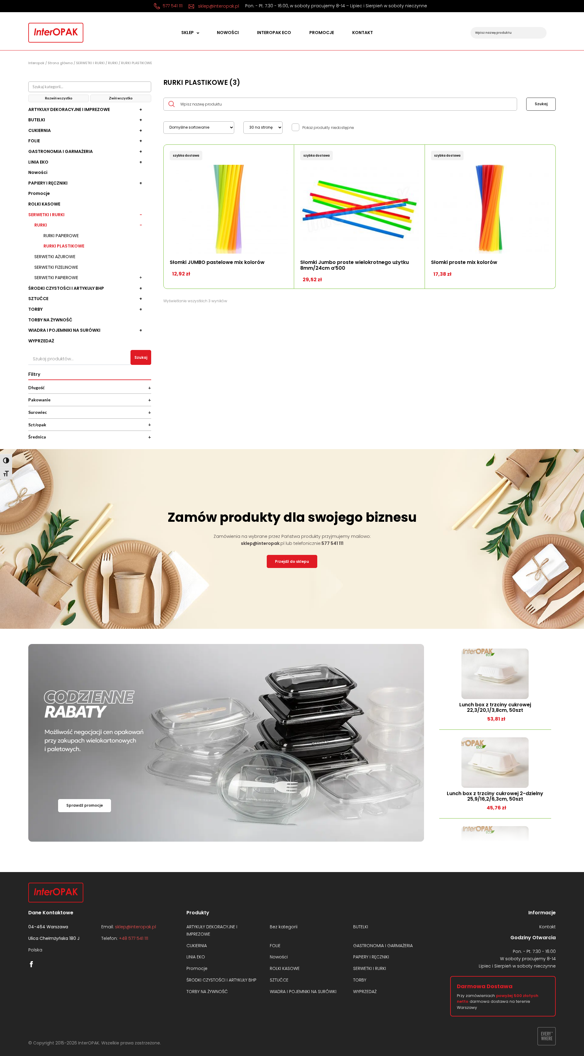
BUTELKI (36, 120)
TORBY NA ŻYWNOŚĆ (50, 320)
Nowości (228, 33)
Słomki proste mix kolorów (464, 262)
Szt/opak (89, 424)
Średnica (89, 437)
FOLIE (34, 141)
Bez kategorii (283, 927)
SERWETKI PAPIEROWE (56, 278)
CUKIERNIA (39, 130)
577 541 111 (172, 6)
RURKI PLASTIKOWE (63, 246)
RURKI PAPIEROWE (61, 236)
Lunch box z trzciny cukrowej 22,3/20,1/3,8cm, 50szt (495, 707)
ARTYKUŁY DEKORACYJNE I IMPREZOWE (69, 110)
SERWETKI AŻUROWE (54, 257)
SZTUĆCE (38, 299)
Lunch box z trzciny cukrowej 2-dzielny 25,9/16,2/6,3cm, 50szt (495, 796)
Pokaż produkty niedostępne (328, 127)
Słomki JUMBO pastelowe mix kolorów (217, 262)
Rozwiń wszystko (58, 98)
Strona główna (60, 63)
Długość (89, 387)
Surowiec (89, 412)
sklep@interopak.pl (218, 6)
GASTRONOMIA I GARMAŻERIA (60, 151)
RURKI (113, 63)
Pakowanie (89, 400)
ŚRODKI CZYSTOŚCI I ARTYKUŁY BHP (66, 288)
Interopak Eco (274, 33)
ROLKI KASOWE (44, 204)
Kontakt (362, 33)
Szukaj (140, 357)
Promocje (321, 33)
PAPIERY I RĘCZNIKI (48, 183)
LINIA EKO (38, 162)
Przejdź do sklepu (292, 561)
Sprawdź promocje (84, 805)
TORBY (35, 309)
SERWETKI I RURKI (90, 63)
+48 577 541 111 (133, 938)
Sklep (187, 33)
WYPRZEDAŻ (41, 341)
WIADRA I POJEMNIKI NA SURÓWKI (64, 330)
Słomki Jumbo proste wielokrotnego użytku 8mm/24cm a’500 (354, 265)
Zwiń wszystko (121, 98)
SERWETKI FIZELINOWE (56, 267)
